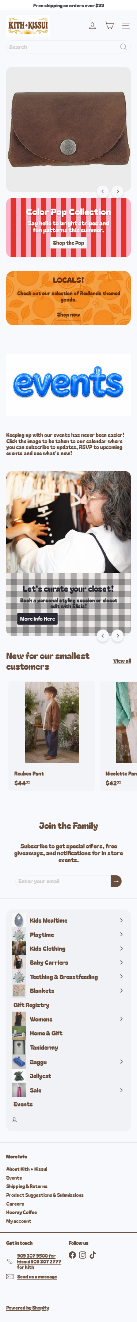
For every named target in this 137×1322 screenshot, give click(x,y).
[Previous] (103, 192)
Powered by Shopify (27, 1307)
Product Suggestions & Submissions (45, 1194)
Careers (15, 1203)
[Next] (117, 192)
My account (18, 1220)
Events (14, 1177)
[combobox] (68, 46)
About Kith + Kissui (26, 1168)
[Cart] (109, 25)
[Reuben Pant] (52, 736)
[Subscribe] (116, 881)
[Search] (123, 46)
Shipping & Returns (26, 1186)
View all (122, 661)
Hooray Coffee (21, 1212)
